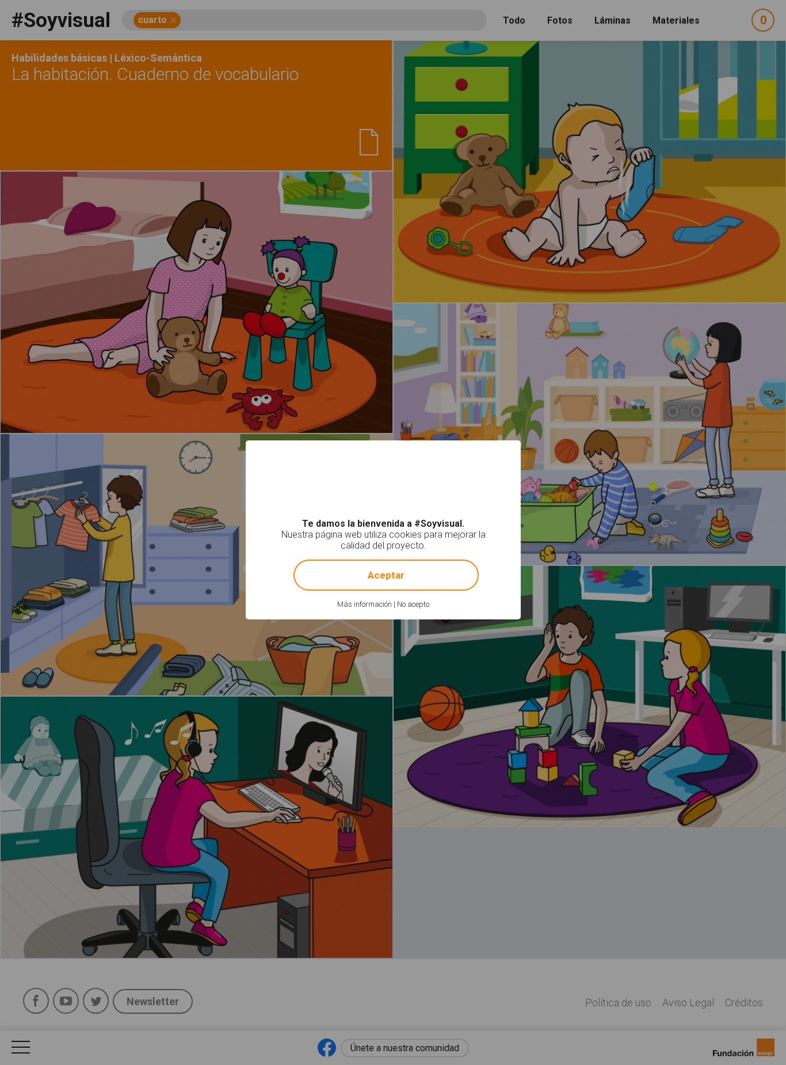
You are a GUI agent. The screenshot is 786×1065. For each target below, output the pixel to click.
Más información (364, 604)
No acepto (413, 604)
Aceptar (386, 575)
